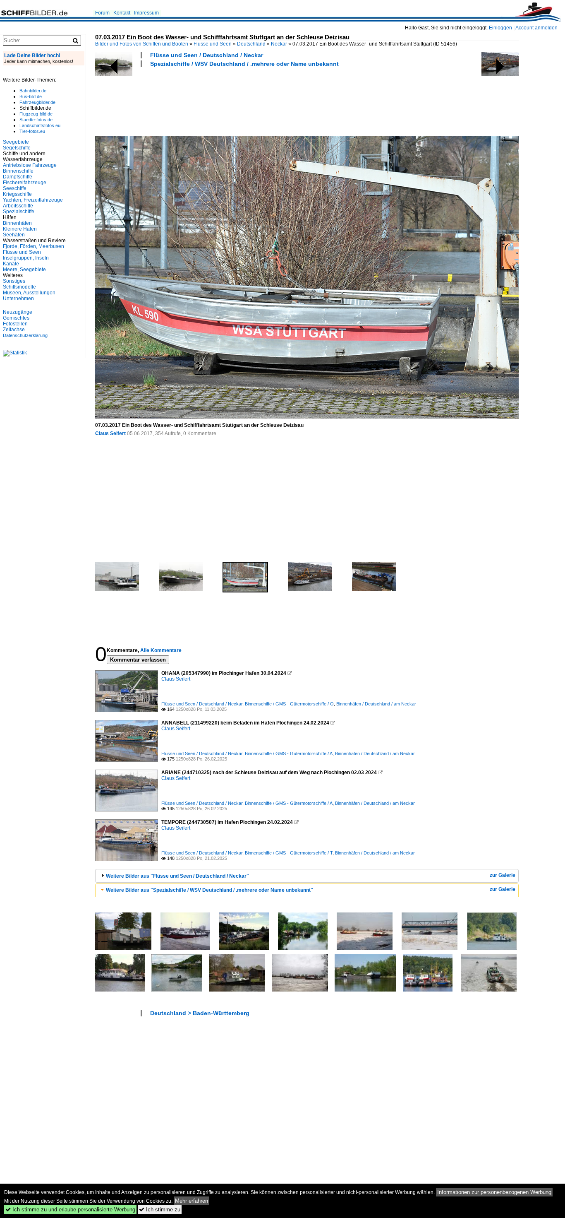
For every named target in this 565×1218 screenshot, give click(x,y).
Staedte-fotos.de (36, 119)
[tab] (307, 876)
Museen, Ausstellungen (29, 293)
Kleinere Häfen (20, 229)
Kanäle (11, 264)
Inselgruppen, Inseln (26, 258)
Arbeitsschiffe (18, 206)
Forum (102, 13)
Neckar (279, 44)
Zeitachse (14, 329)
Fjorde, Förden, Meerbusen (33, 246)
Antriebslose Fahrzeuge (30, 165)
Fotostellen (15, 324)
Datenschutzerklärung (25, 335)
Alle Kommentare (161, 650)
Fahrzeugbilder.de (37, 102)
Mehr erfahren (191, 1201)
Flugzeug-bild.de (36, 113)
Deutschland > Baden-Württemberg (199, 1013)
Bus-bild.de (30, 96)
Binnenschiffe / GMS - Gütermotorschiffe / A (289, 753)
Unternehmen (18, 298)
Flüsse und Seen (213, 44)
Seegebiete (16, 142)
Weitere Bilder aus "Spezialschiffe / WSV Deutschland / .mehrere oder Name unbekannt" (209, 890)
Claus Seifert (110, 433)
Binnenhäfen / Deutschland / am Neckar (376, 703)
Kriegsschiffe (17, 194)
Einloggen (500, 28)
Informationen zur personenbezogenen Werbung (494, 1192)
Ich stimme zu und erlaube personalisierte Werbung (70, 1209)
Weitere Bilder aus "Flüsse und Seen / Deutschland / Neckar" (177, 876)
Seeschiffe (14, 188)
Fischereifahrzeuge (24, 182)
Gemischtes (16, 318)
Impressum (146, 13)
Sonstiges (14, 281)
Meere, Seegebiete (24, 269)
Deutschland (251, 44)
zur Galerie (502, 875)
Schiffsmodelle (19, 287)
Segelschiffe (17, 148)
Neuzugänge (17, 312)
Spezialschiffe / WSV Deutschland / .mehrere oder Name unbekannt (244, 63)
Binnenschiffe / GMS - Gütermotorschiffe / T (289, 852)
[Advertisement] (245, 100)
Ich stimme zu (159, 1209)
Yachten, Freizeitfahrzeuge (33, 200)
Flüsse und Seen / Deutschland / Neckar (206, 55)
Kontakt (121, 13)
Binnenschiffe (18, 171)
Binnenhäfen (17, 223)
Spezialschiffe (18, 211)
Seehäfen (14, 235)
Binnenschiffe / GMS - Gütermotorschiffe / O (289, 703)
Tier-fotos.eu (32, 131)
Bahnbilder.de (32, 90)
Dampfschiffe (17, 177)
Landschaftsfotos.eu (39, 125)
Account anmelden (536, 28)
